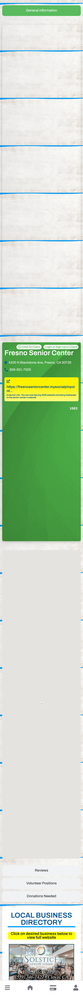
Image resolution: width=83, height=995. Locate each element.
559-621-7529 (20, 370)
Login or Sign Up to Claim (61, 347)
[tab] (41, 10)
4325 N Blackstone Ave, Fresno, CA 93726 (40, 362)
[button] (7, 987)
